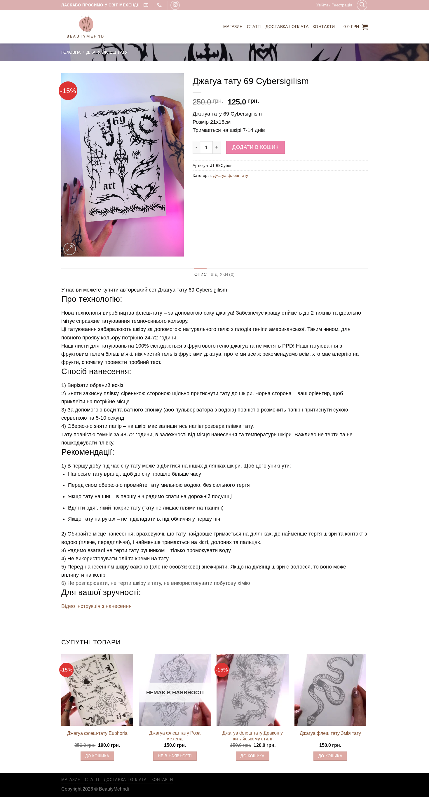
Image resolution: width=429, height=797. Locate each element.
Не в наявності (175, 756)
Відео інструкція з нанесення (96, 606)
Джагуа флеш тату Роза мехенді (174, 736)
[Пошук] (362, 5)
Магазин (233, 26)
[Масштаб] (69, 249)
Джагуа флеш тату (107, 52)
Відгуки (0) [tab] (223, 274)
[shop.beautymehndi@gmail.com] (147, 5)
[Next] (366, 712)
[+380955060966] (160, 5)
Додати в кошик (255, 147)
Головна (71, 52)
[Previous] (61, 712)
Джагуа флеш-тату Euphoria (97, 733)
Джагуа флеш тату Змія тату (330, 733)
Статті (254, 26)
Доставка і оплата (287, 26)
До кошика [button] (97, 756)
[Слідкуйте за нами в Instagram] (175, 5)
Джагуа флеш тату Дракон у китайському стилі (252, 736)
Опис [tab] (200, 274)
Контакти (324, 26)
